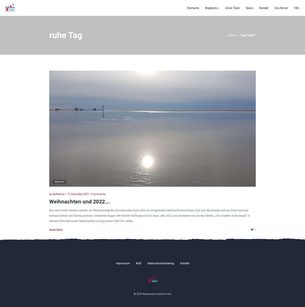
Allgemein (59, 181)
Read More (56, 229)
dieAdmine (58, 194)
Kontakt (184, 263)
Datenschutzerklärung (160, 263)
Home (232, 35)
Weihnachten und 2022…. (79, 201)
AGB (138, 263)
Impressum (123, 263)
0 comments (98, 194)
